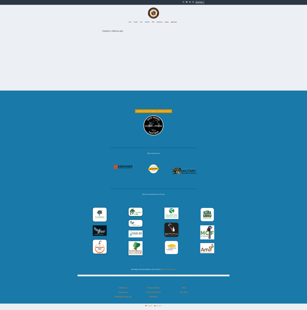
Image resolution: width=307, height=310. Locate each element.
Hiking (132, 76)
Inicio (130, 22)
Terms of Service (153, 292)
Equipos (167, 22)
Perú (141, 22)
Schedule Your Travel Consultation (153, 111)
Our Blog (184, 292)
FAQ (184, 288)
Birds (120, 76)
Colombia (147, 22)
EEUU (153, 22)
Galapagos (128, 76)
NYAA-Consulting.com (168, 269)
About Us (123, 288)
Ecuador (136, 22)
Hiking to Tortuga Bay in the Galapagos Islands (126, 74)
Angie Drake (108, 76)
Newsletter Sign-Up (123, 296)
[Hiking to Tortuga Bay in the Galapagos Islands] (134, 52)
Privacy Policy (153, 288)
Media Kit (153, 296)
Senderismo (159, 22)
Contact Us (123, 292)
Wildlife (136, 76)
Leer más (109, 83)
